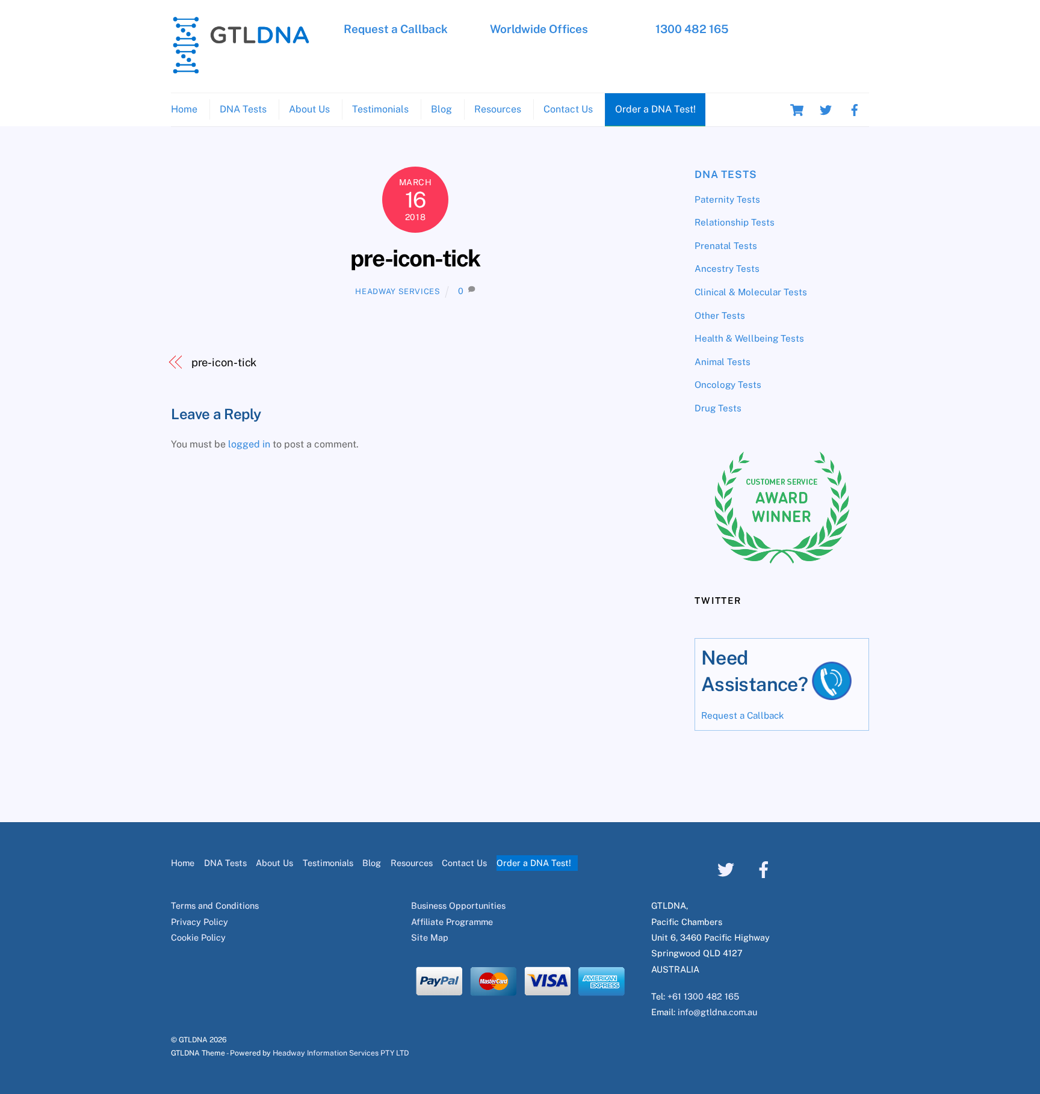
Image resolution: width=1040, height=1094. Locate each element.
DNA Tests (243, 109)
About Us (309, 109)
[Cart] (797, 110)
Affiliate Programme (452, 922)
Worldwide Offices (539, 28)
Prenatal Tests (726, 246)
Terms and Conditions (215, 905)
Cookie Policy (198, 937)
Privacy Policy (199, 922)
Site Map (429, 937)
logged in (249, 444)
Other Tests (720, 315)
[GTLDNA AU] (241, 68)
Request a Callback (396, 28)
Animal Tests (723, 362)
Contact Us (568, 109)
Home (184, 109)
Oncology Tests (728, 385)
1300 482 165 (692, 28)
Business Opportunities (458, 905)
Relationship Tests (735, 222)
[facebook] (855, 109)
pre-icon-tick (415, 258)
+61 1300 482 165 (703, 996)
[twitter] (826, 109)
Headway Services (397, 291)
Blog (441, 109)
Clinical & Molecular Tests (751, 292)
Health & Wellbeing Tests (749, 338)
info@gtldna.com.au (717, 1012)
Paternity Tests (727, 199)
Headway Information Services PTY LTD (341, 1052)
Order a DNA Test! (655, 109)
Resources (497, 109)
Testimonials (380, 109)
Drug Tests (718, 408)
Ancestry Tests (727, 268)
